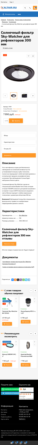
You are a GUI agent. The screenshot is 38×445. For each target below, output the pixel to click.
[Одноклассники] (15, 280)
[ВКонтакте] (12, 280)
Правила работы (6, 417)
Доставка (4, 412)
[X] (18, 280)
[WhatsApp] (23, 280)
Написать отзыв (9, 244)
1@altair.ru (22, 419)
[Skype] (26, 280)
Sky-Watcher (23, 215)
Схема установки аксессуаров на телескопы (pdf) (18, 267)
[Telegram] (29, 280)
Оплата (3, 414)
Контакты (4, 410)
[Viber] (21, 280)
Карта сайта (5, 419)
